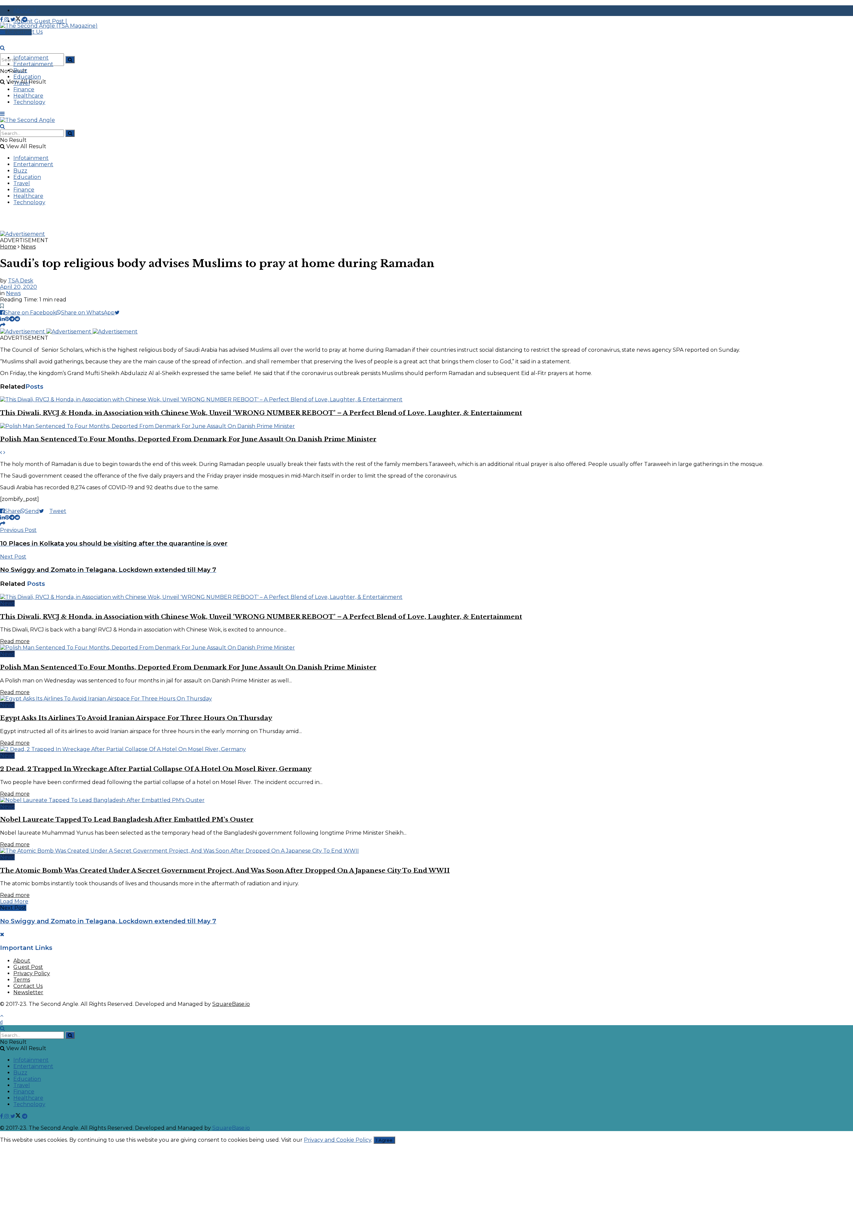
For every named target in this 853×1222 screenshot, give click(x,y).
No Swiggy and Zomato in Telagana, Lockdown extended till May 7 (108, 921)
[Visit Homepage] (49, 26)
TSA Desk (20, 280)
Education (27, 77)
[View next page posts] (4, 452)
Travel (21, 83)
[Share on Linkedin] (2, 319)
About (21, 961)
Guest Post (28, 967)
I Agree (384, 1140)
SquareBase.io (231, 1004)
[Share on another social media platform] (2, 325)
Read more (15, 641)
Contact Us (28, 986)
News (28, 246)
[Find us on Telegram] (24, 19)
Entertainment (33, 64)
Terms (21, 980)
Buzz (20, 70)
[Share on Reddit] (17, 319)
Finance (23, 89)
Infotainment (31, 58)
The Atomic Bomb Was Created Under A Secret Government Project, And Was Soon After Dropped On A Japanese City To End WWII (225, 870)
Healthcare (28, 96)
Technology (29, 102)
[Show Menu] (2, 114)
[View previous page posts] (1, 452)
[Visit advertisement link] (22, 234)
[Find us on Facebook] (2, 19)
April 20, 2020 (18, 287)
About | (24, 10)
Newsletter (28, 992)
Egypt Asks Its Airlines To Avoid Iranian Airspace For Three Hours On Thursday (136, 718)
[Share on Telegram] (12, 319)
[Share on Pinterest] (7, 319)
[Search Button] (70, 59)
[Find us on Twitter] (16, 19)
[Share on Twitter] (120, 312)
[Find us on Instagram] (7, 19)
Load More (14, 901)
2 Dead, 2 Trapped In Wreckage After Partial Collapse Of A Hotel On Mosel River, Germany (156, 769)
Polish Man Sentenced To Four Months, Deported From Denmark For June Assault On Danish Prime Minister (188, 439)
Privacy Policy (31, 973)
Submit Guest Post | (40, 21)
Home (8, 246)
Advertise (18, 32)
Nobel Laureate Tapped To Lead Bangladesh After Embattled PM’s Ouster (127, 819)
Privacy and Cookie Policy (337, 1140)
